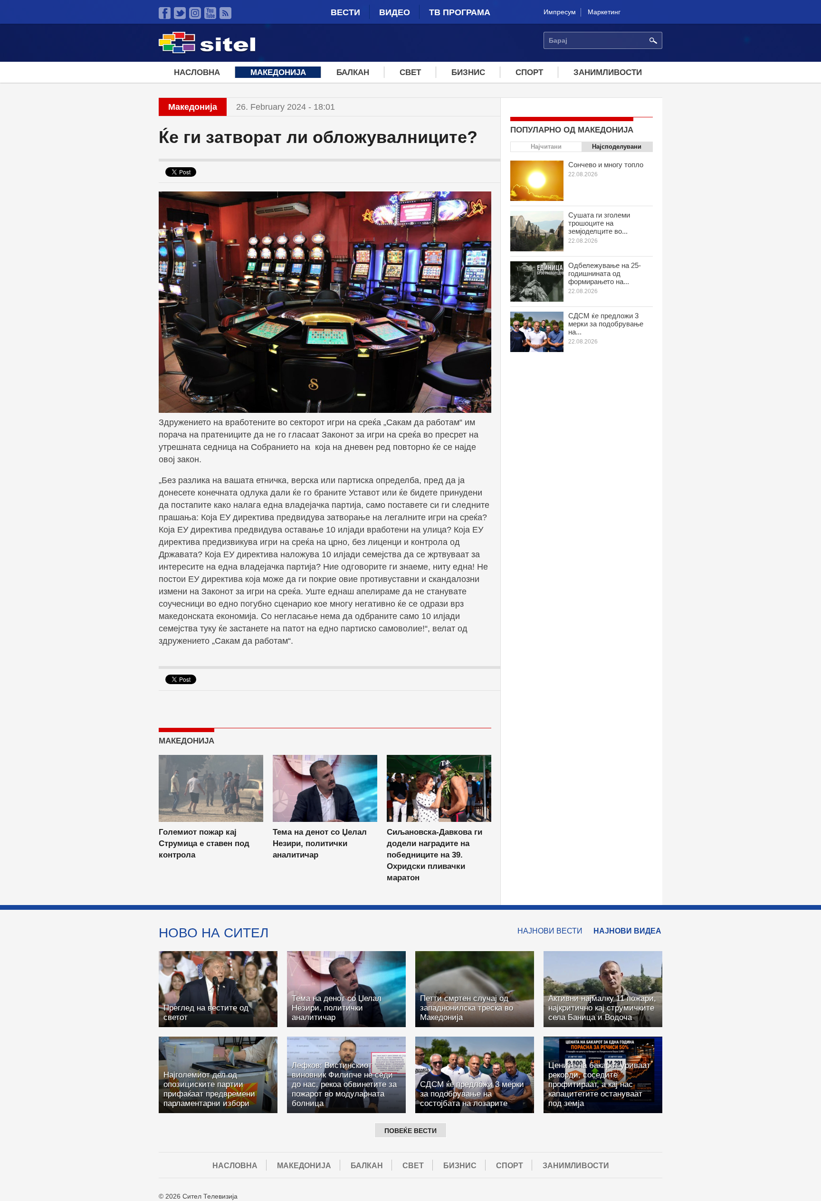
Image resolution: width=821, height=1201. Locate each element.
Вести (345, 12)
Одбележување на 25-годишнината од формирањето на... (604, 273)
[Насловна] (207, 52)
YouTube (210, 13)
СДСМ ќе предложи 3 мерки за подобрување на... (605, 324)
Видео (394, 12)
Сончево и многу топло (605, 165)
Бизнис (468, 72)
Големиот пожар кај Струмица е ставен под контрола (204, 843)
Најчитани (546, 146)
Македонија (278, 72)
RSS (225, 13)
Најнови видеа (627, 931)
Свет (410, 72)
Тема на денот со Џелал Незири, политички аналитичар (320, 843)
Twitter (180, 13)
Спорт (529, 72)
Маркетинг (604, 12)
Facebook (165, 13)
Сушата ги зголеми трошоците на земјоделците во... (599, 223)
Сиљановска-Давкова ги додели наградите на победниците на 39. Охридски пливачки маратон (434, 855)
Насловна (197, 72)
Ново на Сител (213, 932)
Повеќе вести (410, 1130)
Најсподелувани (616, 146)
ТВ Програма (459, 12)
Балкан (352, 72)
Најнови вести (549, 931)
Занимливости (607, 72)
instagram (195, 13)
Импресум (560, 12)
